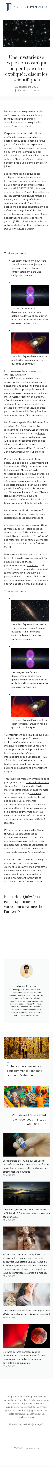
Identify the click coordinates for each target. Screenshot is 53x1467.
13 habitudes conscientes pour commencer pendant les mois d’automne (24, 1070)
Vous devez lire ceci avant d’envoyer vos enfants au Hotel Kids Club (29, 1119)
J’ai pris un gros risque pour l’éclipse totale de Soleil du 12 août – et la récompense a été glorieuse (26, 1213)
